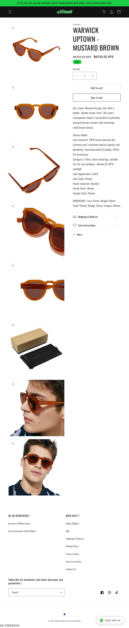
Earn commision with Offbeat (22, 531)
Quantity (76, 69)
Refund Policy (72, 546)
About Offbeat (72, 523)
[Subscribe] (60, 592)
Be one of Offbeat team (19, 523)
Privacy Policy (72, 554)
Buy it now (96, 97)
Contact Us (71, 569)
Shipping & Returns (75, 538)
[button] (10, 12)
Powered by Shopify (74, 621)
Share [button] (79, 234)
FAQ (67, 531)
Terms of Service (74, 561)
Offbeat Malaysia (61, 621)
